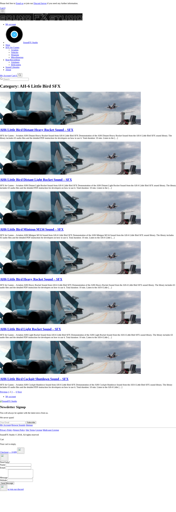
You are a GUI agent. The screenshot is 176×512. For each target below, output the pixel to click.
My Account (5, 75)
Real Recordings (13, 60)
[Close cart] (20, 451)
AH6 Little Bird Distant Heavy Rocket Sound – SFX (36, 130)
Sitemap (29, 425)
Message (4, 477)
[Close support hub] (3, 488)
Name (2, 465)
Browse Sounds (18, 425)
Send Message (7, 483)
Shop (8, 45)
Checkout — (8, 452)
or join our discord (16, 489)
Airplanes (15, 62)
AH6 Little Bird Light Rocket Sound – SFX (30, 329)
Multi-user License (51, 430)
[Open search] (19, 75)
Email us (19, 3)
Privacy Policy (6, 430)
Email (2, 468)
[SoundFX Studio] (14, 42)
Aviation (14, 50)
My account (11, 24)
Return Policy (19, 430)
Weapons (15, 55)
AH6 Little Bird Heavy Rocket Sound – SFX (31, 279)
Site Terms (30, 430)
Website (3, 480)
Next (19, 392)
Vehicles (14, 52)
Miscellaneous (17, 57)
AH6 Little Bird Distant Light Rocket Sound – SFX (36, 179)
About (8, 70)
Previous (4, 392)
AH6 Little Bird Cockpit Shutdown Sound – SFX (34, 379)
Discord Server (40, 3)
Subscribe (31, 422)
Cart (2, 8)
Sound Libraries (12, 67)
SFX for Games (12, 47)
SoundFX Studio (30, 42)
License (38, 430)
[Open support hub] (4, 457)
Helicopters (16, 65)
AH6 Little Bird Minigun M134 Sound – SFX (32, 229)
